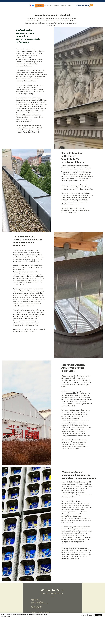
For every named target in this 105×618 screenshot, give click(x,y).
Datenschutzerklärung (5, 616)
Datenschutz (47, 612)
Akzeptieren (98, 615)
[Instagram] (30, 5)
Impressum (33, 612)
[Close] (103, 615)
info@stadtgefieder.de (36, 607)
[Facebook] (33, 5)
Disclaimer (39, 612)
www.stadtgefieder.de (36, 608)
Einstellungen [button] (83, 615)
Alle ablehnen (91, 615)
